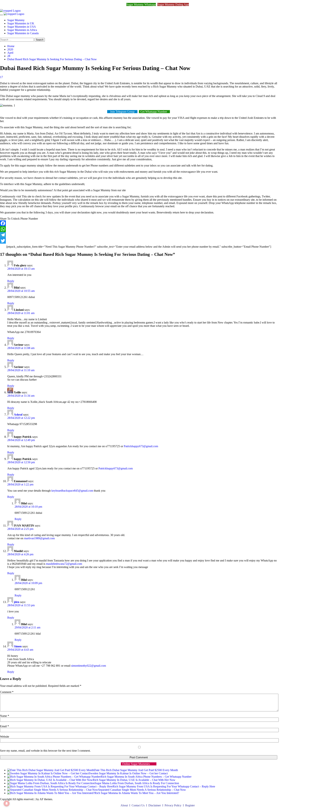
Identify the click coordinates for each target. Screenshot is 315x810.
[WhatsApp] (138, 229)
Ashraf (18, 414)
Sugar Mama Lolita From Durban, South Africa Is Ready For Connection (137, 783)
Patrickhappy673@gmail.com (141, 446)
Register (190, 805)
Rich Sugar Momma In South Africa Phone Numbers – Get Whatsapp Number (146, 776)
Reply (10, 281)
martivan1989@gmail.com (39, 538)
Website (4, 736)
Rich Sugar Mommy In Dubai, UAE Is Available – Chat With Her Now (134, 779)
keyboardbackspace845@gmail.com (72, 490)
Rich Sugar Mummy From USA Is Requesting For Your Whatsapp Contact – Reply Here (164, 786)
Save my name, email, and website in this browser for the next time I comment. (45, 750)
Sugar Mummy (16, 20)
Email (4, 726)
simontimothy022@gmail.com (88, 665)
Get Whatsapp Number (154, 111)
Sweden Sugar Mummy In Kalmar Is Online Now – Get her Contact (128, 773)
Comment (6, 692)
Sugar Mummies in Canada (23, 33)
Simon (18, 646)
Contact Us (138, 805)
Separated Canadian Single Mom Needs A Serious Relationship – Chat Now (142, 789)
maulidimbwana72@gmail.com (64, 563)
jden (16, 601)
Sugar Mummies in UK (20, 23)
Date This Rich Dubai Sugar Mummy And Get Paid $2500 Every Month (136, 770)
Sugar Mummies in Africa (22, 29)
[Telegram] (138, 235)
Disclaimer (155, 805)
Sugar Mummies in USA (21, 26)
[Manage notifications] (6, 803)
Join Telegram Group (122, 111)
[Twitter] (138, 241)
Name (4, 715)
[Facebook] (138, 223)
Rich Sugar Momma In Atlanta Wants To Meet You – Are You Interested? (137, 793)
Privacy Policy (173, 805)
